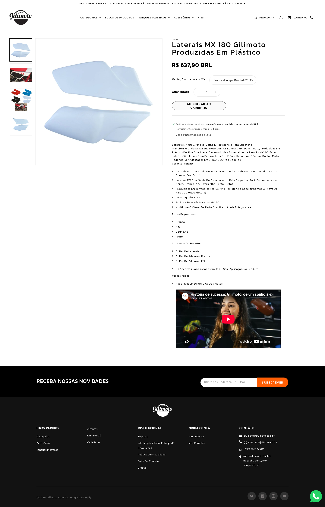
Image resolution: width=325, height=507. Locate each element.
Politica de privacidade (152, 455)
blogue (142, 468)
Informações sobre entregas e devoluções (156, 445)
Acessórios (43, 443)
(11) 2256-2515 (252, 443)
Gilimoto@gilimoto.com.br (259, 436)
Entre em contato (148, 461)
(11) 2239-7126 (269, 443)
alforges (92, 429)
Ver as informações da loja (193, 135)
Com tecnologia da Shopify (74, 497)
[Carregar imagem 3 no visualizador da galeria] (21, 99)
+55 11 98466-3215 (254, 449)
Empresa (143, 436)
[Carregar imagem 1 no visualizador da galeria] (21, 50)
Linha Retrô (94, 436)
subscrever (272, 382)
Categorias (43, 436)
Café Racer (93, 442)
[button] (90, 17)
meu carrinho (197, 443)
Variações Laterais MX (189, 79)
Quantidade (181, 91)
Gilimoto (52, 497)
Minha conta (196, 436)
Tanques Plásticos (47, 450)
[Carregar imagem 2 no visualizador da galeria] (21, 74)
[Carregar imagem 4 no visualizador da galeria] (21, 124)
